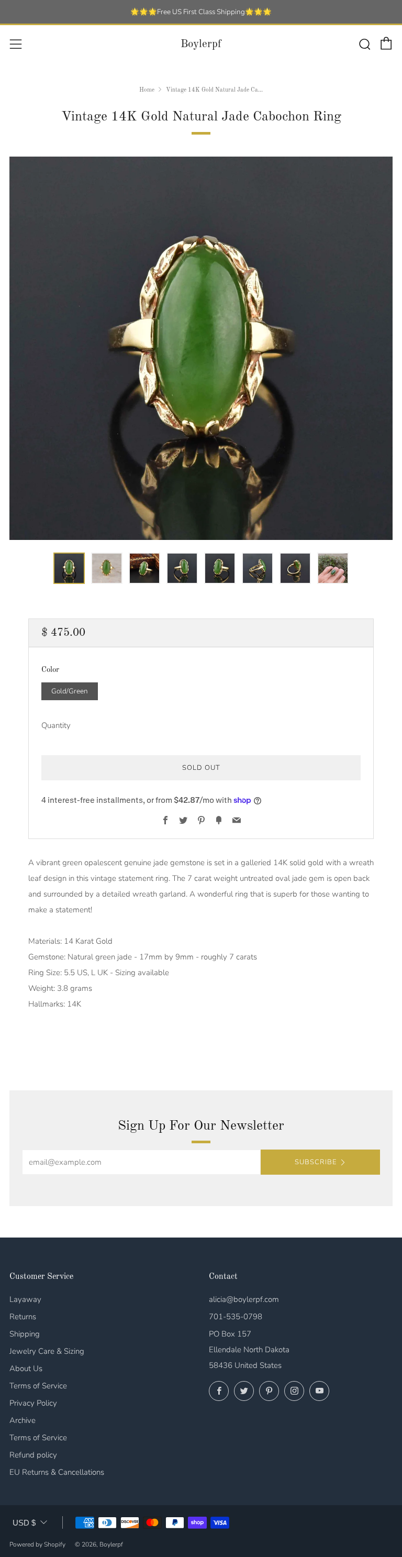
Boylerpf (201, 44)
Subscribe (316, 1162)
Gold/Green (69, 691)
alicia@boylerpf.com (244, 1299)
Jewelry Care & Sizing (46, 1351)
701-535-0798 (235, 1316)
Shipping (24, 1334)
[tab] (69, 568)
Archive (22, 1420)
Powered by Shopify (37, 1544)
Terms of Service (38, 1386)
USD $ (24, 1522)
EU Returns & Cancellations (56, 1472)
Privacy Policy (33, 1403)
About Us (25, 1368)
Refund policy (33, 1455)
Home (146, 90)
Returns (22, 1316)
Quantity (56, 725)
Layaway (25, 1299)
